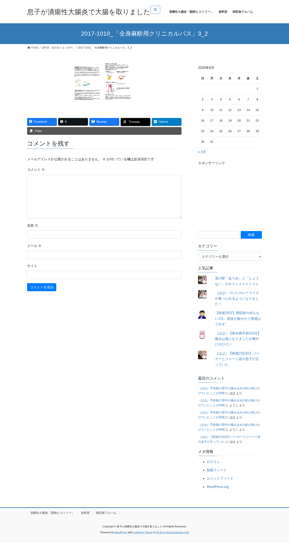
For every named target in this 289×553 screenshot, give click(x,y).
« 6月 (202, 152)
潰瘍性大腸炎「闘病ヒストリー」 (52, 512)
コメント (36, 169)
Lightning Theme (143, 532)
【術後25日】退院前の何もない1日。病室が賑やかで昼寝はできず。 (238, 318)
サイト (32, 266)
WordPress (121, 532)
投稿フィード (216, 470)
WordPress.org (217, 487)
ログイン (213, 462)
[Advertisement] (230, 192)
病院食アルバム (106, 512)
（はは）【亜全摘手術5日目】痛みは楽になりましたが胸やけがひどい (238, 338)
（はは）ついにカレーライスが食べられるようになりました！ (237, 298)
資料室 (85, 512)
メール (34, 246)
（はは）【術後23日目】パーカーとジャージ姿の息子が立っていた (237, 359)
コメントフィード (220, 478)
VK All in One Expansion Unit (172, 532)
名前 (32, 225)
